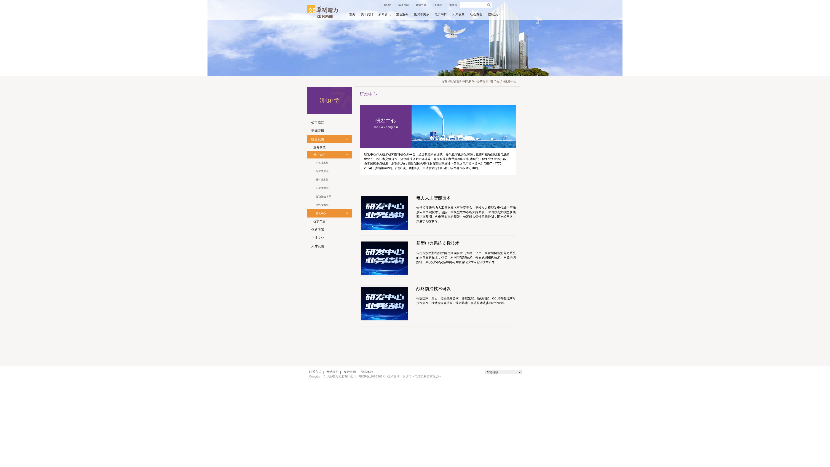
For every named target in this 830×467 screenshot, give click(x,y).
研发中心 (321, 213)
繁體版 (453, 4)
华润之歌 (421, 4)
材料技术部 (322, 179)
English (437, 4)
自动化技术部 (323, 196)
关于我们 (367, 14)
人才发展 (458, 14)
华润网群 (403, 4)
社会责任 (476, 14)
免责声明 (350, 372)
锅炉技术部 (322, 171)
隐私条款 (367, 372)
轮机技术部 (322, 162)
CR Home (385, 4)
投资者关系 (421, 14)
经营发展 (483, 81)
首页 (352, 14)
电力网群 (441, 14)
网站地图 (332, 372)
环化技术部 (322, 188)
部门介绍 (496, 81)
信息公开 (494, 14)
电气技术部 (322, 204)
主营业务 (402, 14)
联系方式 (315, 372)
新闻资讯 (384, 14)
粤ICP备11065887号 (372, 376)
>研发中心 (509, 81)
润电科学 (469, 81)
